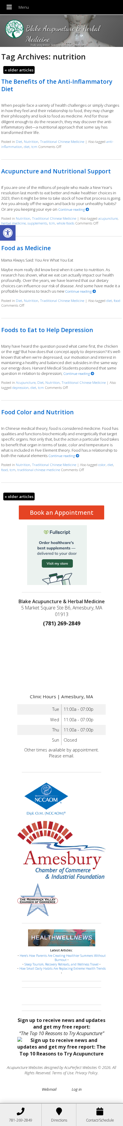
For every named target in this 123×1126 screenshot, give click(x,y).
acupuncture (108, 218)
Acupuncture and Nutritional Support (56, 171)
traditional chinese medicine (38, 469)
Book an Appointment (61, 512)
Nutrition (31, 141)
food (117, 300)
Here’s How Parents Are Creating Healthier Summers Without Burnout (63, 958)
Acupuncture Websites (25, 1067)
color (102, 464)
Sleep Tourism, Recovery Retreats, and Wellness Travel (61, 964)
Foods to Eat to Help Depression (47, 330)
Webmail (49, 1089)
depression (20, 387)
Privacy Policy (86, 1072)
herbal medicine (13, 223)
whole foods (65, 223)
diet (27, 146)
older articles (18, 70)
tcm (34, 146)
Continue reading (72, 209)
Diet (19, 141)
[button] (8, 233)
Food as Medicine (26, 248)
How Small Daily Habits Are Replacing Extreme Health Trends (62, 968)
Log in (77, 1089)
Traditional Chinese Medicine (62, 141)
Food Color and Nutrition (37, 412)
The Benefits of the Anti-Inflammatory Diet (56, 85)
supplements (37, 223)
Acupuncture (26, 382)
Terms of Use (62, 1072)
